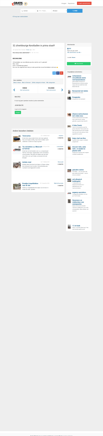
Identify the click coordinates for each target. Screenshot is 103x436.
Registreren (71, 3)
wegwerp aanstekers (79, 192)
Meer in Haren (17, 82)
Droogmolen (76, 97)
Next (51, 55)
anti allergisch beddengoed (77, 180)
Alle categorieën (50, 82)
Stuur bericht (79, 63)
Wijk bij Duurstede (58, 183)
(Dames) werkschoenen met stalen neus (80, 115)
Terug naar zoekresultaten (21, 16)
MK (69, 49)
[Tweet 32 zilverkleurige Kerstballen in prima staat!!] (54, 73)
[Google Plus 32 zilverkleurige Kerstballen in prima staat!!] (61, 73)
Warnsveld (60, 162)
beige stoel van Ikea (79, 138)
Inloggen (63, 3)
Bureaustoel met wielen (80, 91)
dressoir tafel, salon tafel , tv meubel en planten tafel (79, 149)
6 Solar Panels (77, 125)
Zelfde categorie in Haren (38, 82)
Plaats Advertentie (84, 3)
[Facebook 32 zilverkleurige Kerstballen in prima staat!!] (58, 73)
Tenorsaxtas (26, 136)
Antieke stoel (26, 162)
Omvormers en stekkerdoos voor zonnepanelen (78, 202)
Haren (28, 49)
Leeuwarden (60, 146)
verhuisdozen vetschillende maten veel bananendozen (79, 78)
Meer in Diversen (26, 82)
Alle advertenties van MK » (74, 52)
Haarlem (61, 135)
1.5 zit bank (76, 226)
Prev (15, 55)
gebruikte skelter (78, 170)
